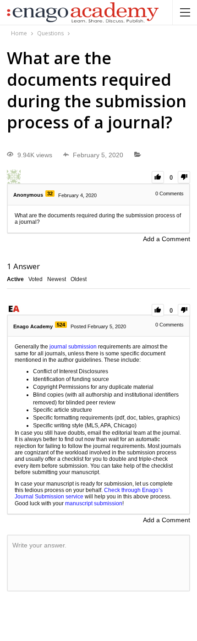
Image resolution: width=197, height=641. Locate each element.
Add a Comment (166, 239)
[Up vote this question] (158, 177)
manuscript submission (93, 503)
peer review (100, 402)
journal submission (73, 346)
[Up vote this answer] (158, 310)
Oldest (79, 279)
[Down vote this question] (184, 177)
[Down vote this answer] (184, 310)
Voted (35, 279)
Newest (56, 279)
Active (15, 279)
